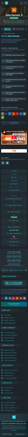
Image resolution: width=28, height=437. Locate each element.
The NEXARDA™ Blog (9, 332)
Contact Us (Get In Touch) (10, 370)
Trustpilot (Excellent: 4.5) (10, 407)
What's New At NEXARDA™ (10, 335)
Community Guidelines (10, 402)
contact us (10, 51)
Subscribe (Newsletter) (10, 323)
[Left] (2, 29)
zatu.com (13, 195)
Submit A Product (8, 387)
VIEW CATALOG (14, 217)
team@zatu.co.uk (13, 245)
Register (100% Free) (9, 320)
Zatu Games (15, 109)
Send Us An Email (8, 372)
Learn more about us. (17, 293)
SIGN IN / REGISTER (25, 3)
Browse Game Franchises (10, 352)
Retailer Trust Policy (9, 405)
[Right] (26, 29)
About (8, 29)
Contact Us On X (8, 375)
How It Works (7, 315)
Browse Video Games (9, 350)
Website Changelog (9, 337)
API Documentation (9, 410)
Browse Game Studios (9, 355)
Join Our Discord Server (10, 378)
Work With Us (7, 390)
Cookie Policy (21, 425)
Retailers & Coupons (18, 270)
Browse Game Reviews (10, 360)
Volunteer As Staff (8, 393)
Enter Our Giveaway (9, 340)
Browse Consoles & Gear (10, 358)
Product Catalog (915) (21, 29)
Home (6, 270)
